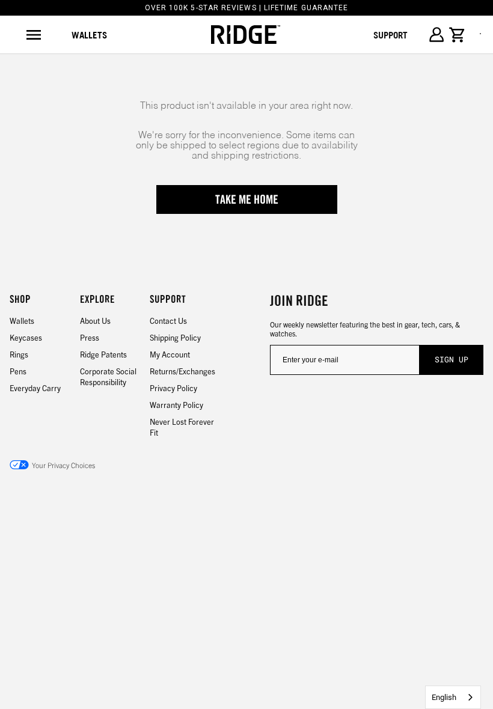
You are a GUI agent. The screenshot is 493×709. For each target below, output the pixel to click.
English (444, 697)
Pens (18, 371)
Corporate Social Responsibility (108, 376)
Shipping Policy (175, 337)
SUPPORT (390, 34)
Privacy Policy (173, 388)
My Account (170, 354)
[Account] (436, 34)
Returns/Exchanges (182, 371)
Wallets (89, 34)
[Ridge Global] (245, 34)
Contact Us (168, 320)
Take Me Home (246, 199)
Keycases (26, 337)
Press (89, 337)
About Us (95, 320)
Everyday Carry (35, 388)
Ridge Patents (103, 354)
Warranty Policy (176, 405)
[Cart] (458, 35)
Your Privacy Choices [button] (63, 464)
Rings (19, 354)
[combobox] (453, 697)
